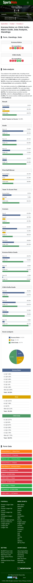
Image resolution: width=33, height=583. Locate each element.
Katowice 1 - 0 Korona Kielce (10, 470)
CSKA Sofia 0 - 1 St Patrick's (10, 493)
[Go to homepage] (10, 2)
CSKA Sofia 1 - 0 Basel (8, 485)
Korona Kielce (4, 14)
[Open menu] (27, 2)
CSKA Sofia (28, 14)
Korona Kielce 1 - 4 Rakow (9, 462)
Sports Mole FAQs (22, 553)
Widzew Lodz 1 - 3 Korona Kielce (11, 459)
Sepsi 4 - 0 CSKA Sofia (8, 474)
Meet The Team (21, 558)
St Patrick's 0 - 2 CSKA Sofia (10, 489)
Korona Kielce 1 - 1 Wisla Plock (11, 451)
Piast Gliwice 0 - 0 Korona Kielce (11, 466)
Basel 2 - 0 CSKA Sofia (8, 481)
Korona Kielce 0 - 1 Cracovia (10, 455)
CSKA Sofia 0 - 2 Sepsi (8, 478)
